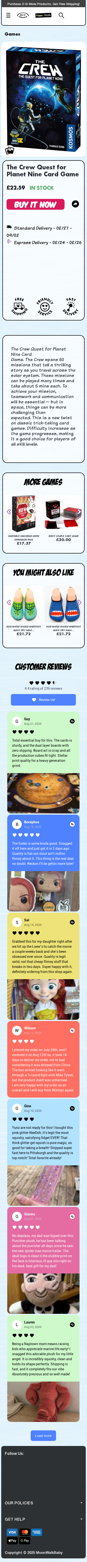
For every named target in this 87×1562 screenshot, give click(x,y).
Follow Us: (14, 1453)
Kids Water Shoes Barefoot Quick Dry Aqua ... (23, 628)
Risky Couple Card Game (64, 536)
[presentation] (10, 511)
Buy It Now (35, 204)
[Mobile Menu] (10, 16)
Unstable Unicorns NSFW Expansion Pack (23, 537)
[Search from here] (60, 16)
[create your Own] (25, 18)
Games (12, 34)
